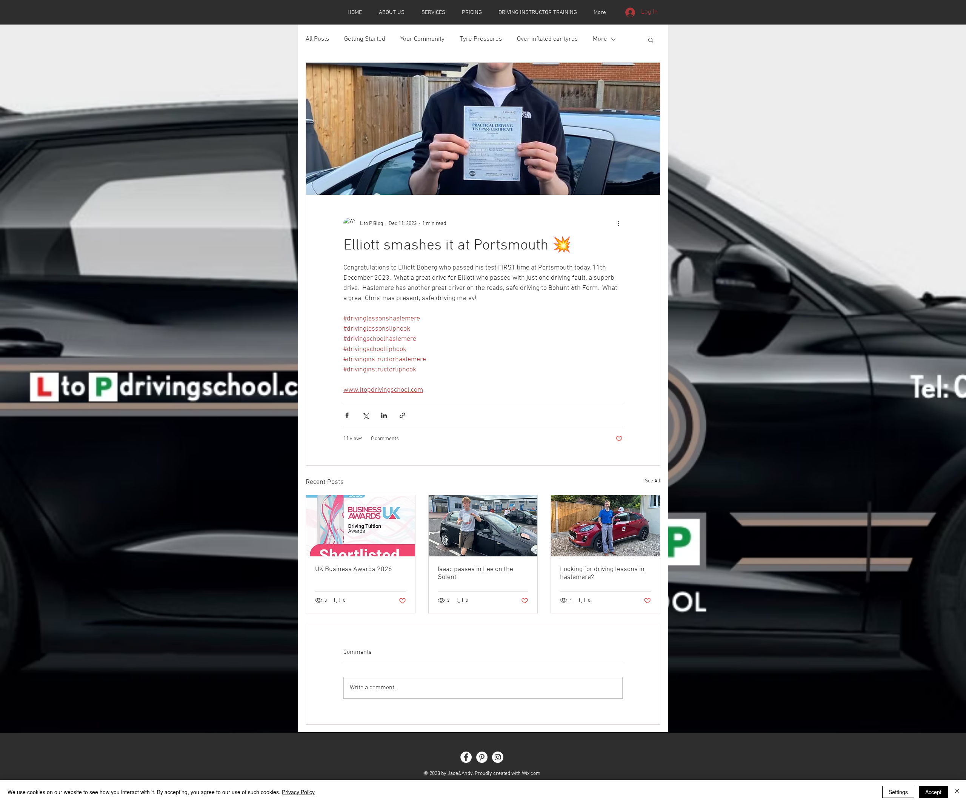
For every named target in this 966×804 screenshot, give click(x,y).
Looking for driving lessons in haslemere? (602, 573)
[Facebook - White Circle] (466, 757)
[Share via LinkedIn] (384, 415)
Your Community (422, 39)
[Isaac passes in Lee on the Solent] (483, 525)
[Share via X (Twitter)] (365, 415)
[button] (650, 40)
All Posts (317, 39)
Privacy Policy (298, 792)
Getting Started (364, 39)
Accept (933, 792)
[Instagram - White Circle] (497, 757)
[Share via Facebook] (347, 415)
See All (652, 481)
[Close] (956, 792)
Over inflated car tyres (547, 39)
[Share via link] (402, 415)
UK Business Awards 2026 (353, 569)
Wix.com (531, 773)
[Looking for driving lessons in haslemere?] (605, 525)
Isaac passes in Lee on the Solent (475, 573)
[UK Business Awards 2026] (360, 525)
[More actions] (618, 223)
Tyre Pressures (481, 39)
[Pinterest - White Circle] (482, 757)
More (600, 39)
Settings (898, 792)
